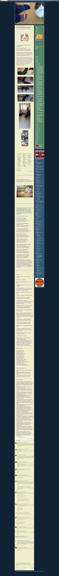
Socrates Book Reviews (30, 160)
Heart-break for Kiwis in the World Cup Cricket (40, 233)
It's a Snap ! (38, 215)
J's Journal (38, 262)
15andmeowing (19, 161)
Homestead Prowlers (19, 159)
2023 (36, 60)
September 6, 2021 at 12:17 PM (21, 522)
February (38, 129)
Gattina (18, 156)
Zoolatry (29, 156)
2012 (36, 139)
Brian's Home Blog (19, 517)
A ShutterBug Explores (19, 158)
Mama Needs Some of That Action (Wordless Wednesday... (40, 108)
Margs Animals (38, 223)
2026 (36, 57)
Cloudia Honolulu (24, 165)
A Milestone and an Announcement (39, 257)
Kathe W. (18, 547)
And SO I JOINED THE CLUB (40, 196)
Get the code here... (18, 170)
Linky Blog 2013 (31, 171)
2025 (36, 58)
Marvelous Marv (19, 536)
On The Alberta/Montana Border (24, 208)
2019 (36, 132)
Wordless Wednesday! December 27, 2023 (39, 216)
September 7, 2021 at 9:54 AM (23, 547)
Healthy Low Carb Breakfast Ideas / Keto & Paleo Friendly (40, 268)
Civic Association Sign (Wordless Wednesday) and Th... (40, 122)
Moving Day (38, 246)
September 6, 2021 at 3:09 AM (22, 461)
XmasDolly (29, 162)
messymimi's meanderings (23, 3)
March (37, 128)
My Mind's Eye (30, 161)
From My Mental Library (40, 166)
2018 (36, 133)
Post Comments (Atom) (21, 569)
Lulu (28, 438)
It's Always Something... (40, 272)
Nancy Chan (18, 442)
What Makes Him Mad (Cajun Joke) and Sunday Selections (40, 74)
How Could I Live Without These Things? (39, 172)
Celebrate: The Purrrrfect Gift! (40, 238)
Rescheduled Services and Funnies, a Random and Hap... (40, 110)
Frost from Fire (38, 248)
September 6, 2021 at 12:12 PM (25, 517)
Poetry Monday (31, 438)
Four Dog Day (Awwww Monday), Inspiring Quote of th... (40, 113)
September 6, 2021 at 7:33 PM (24, 536)
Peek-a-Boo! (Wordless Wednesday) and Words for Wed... (40, 94)
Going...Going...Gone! (39, 260)
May (37, 126)
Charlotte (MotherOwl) (20, 540)
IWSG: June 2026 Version (39, 180)
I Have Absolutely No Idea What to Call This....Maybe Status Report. (39, 274)
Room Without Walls (39, 209)
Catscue (19, 162)
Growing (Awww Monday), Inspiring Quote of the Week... (40, 85)
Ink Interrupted (38, 242)
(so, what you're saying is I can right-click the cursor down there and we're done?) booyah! (40, 202)
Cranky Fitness (38, 182)
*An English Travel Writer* (40, 207)
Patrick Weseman (19, 166)
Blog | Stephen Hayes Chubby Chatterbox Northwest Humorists (39, 256)
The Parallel (38, 227)
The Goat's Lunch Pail (39, 226)
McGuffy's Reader (39, 250)
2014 (36, 137)
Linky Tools (28, 171)
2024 (36, 59)
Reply (17, 459)
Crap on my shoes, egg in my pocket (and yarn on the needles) (40, 163)
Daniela (24, 156)
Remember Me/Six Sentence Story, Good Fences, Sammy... (40, 80)
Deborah (29, 159)
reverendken (24, 166)
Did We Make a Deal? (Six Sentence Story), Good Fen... (40, 106)
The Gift (37, 219)
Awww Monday (19, 160)
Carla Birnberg (38, 235)
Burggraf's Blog (39, 265)
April (37, 127)
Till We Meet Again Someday (40, 221)
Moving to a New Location (39, 253)
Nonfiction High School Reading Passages (39, 193)
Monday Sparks (24, 160)
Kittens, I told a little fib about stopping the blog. (40, 224)
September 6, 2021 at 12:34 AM (24, 442)
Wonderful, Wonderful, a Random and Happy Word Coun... (40, 97)
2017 (36, 134)
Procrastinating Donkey (20, 209)
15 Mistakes (38, 189)
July (37, 124)
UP (17, 522)
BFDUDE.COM (38, 270)
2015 (36, 136)
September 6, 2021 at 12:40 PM (22, 526)
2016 (36, 135)
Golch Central (24, 161)
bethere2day (38, 198)
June (37, 125)
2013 (36, 138)
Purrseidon (38, 188)
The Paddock (38, 177)
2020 (36, 131)
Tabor (18, 526)
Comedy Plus (18, 46)
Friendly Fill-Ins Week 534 (39, 169)
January (38, 130)
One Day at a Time (39, 205)
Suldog (38, 218)
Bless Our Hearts (39, 171)
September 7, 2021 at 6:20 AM (26, 540)
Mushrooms (38, 178)
